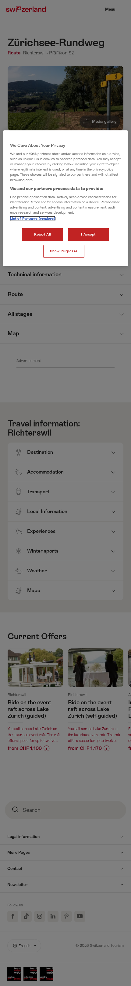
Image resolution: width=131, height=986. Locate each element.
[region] (65, 198)
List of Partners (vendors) (32, 219)
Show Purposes (64, 251)
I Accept (88, 234)
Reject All (42, 234)
